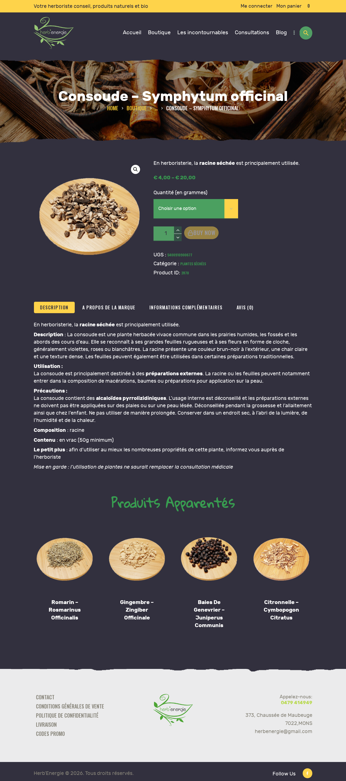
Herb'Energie (49, 773)
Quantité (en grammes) (180, 193)
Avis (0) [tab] (245, 307)
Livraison (46, 724)
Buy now (205, 232)
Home (112, 108)
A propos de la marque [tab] (109, 307)
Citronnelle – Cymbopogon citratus (281, 610)
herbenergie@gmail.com (283, 731)
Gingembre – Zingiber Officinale (137, 610)
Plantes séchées (193, 263)
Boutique (137, 108)
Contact (45, 697)
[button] (135, 169)
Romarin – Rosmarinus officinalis (65, 610)
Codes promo (50, 733)
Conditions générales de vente (70, 706)
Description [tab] (54, 307)
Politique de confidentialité (67, 715)
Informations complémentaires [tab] (186, 307)
